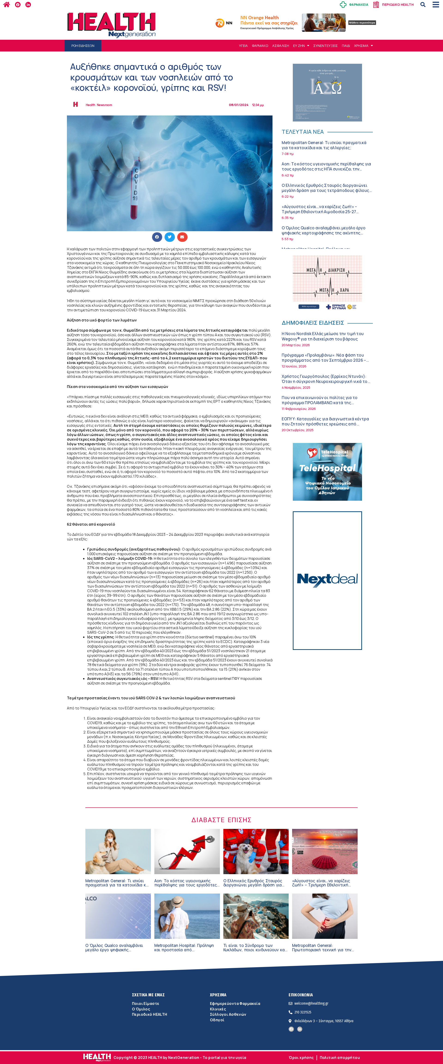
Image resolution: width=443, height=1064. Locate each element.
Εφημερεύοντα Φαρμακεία (235, 1003)
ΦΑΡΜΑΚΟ (260, 45)
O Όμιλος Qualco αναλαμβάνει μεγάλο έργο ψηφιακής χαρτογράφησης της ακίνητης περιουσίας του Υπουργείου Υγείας (323, 233)
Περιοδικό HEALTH (149, 1014)
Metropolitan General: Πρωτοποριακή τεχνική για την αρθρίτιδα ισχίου (321, 950)
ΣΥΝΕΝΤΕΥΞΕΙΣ (325, 45)
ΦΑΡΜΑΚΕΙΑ (358, 4)
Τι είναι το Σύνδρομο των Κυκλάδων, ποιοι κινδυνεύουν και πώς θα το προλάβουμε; (254, 950)
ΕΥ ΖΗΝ (299, 45)
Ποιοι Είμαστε (145, 1003)
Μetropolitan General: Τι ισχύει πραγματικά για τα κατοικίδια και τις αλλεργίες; (324, 145)
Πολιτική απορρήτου (340, 1057)
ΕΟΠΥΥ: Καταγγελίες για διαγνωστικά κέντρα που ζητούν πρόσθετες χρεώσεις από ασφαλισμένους (325, 424)
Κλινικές (218, 1009)
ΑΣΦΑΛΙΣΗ (280, 45)
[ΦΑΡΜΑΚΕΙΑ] (343, 4)
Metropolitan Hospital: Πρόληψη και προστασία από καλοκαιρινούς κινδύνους (184, 950)
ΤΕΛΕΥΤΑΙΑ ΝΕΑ (303, 131)
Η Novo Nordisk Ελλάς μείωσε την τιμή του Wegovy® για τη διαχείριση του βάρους (323, 336)
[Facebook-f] (18, 4)
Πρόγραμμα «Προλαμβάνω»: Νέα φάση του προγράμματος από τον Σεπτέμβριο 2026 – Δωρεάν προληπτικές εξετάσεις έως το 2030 (325, 360)
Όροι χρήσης (301, 1057)
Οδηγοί (217, 1019)
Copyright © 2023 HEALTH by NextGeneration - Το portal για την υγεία (180, 1057)
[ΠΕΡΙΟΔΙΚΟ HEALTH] (376, 4)
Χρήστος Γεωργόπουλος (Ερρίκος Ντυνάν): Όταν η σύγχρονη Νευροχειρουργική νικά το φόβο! (324, 381)
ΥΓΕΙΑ (243, 45)
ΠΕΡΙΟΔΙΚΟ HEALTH (398, 4)
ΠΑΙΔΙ (346, 45)
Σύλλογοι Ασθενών (228, 1014)
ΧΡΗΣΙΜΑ (361, 45)
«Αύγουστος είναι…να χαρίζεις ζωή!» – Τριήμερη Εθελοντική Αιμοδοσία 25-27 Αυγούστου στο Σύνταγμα (319, 211)
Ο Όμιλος (141, 1009)
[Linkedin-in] (28, 4)
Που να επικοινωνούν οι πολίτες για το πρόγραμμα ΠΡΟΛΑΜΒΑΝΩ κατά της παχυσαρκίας (319, 402)
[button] (423, 4)
